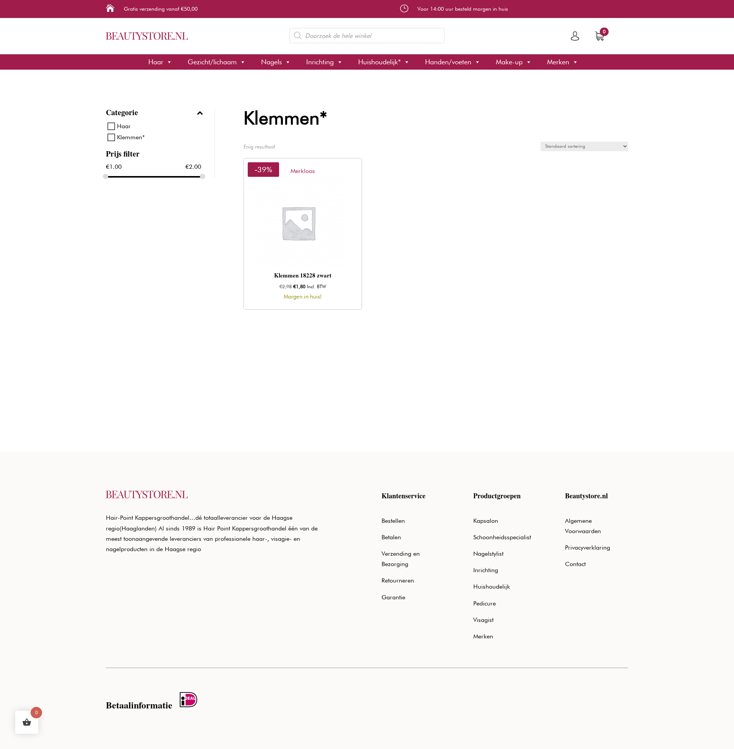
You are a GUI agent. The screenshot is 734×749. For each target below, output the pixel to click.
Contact (575, 564)
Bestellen (393, 520)
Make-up (509, 62)
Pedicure (484, 603)
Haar (155, 62)
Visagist (483, 619)
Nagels (271, 62)
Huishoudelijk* (379, 62)
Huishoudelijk (491, 586)
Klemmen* (131, 137)
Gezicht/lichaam (212, 62)
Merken (558, 62)
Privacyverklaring (587, 547)
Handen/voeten (448, 62)
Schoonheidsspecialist (502, 537)
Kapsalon (485, 520)
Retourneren (398, 580)
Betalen (391, 537)
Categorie (122, 113)
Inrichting (320, 62)
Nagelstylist (488, 553)
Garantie (393, 597)
